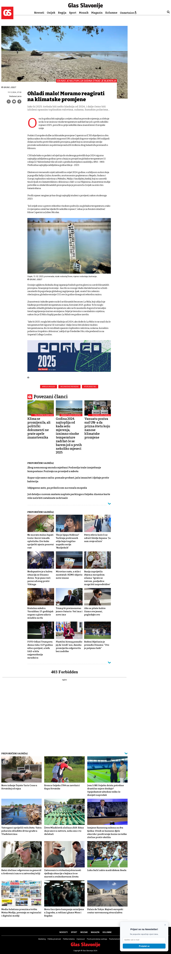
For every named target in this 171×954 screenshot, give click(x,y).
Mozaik (84, 12)
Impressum (81, 939)
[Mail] (14, 102)
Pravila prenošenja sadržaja (97, 939)
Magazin (97, 12)
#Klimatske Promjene (69, 387)
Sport (72, 12)
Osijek (51, 12)
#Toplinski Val (90, 387)
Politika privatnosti (54, 939)
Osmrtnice (127, 12)
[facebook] (19, 102)
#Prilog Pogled (48, 387)
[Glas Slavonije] (7, 18)
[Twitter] (9, 102)
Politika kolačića (69, 939)
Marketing (42, 939)
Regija (62, 12)
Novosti (39, 12)
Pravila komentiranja (116, 939)
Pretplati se (144, 946)
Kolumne (111, 12)
